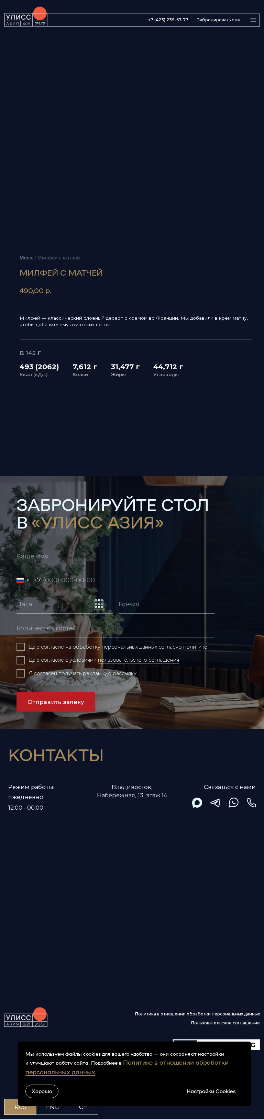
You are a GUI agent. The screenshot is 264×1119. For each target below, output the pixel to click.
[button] (219, 20)
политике (195, 647)
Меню (26, 257)
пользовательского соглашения (138, 660)
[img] (197, 803)
